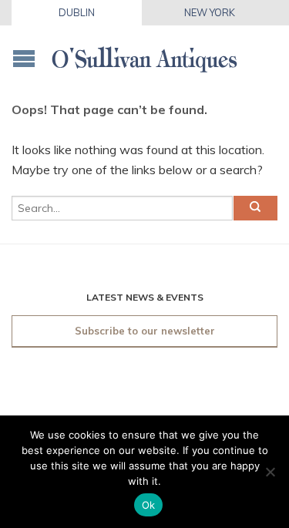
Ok (149, 505)
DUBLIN (77, 12)
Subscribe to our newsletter (145, 331)
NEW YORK (209, 12)
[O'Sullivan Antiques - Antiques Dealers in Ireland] (144, 54)
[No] (269, 471)
